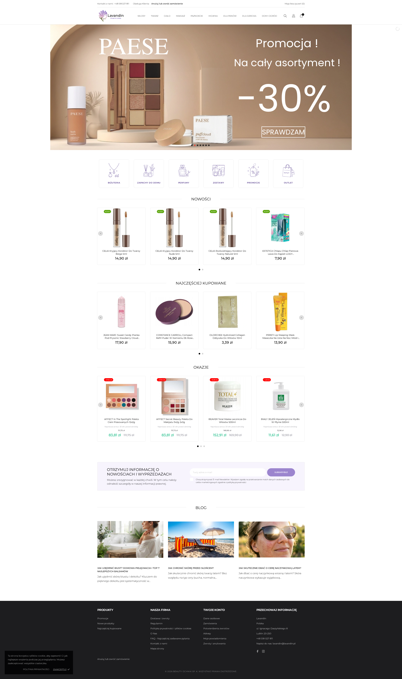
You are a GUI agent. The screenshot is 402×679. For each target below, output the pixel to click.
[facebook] (257, 651)
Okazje (201, 367)
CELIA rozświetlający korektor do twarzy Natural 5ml (227, 252)
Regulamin (156, 623)
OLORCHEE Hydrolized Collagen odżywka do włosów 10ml (227, 336)
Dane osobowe (211, 618)
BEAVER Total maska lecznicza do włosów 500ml (227, 421)
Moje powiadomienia (214, 638)
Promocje (102, 618)
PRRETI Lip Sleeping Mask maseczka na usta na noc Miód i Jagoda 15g (280, 337)
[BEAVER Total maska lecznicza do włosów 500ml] (244, 383)
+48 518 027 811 (121, 3)
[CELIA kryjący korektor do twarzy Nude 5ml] (191, 215)
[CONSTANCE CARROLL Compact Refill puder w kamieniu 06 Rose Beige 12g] (191, 299)
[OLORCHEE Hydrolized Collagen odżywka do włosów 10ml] (244, 299)
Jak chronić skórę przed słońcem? (191, 568)
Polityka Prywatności (36, 669)
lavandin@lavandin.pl (276, 643)
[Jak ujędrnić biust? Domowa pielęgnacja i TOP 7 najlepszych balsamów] (130, 539)
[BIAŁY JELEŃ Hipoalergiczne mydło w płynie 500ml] (297, 383)
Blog (201, 507)
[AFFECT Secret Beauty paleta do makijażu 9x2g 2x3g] (191, 383)
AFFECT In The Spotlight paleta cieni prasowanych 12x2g (121, 421)
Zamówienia (210, 623)
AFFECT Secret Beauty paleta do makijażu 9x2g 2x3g (174, 421)
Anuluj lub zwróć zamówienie (167, 3)
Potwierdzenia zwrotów (216, 628)
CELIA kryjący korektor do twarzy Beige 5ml (121, 252)
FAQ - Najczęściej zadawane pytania (170, 638)
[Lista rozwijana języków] (293, 16)
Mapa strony (157, 648)
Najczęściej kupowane (201, 283)
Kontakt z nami (158, 643)
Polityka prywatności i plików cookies (170, 628)
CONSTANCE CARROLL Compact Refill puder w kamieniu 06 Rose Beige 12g (174, 337)
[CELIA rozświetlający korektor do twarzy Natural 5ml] (244, 215)
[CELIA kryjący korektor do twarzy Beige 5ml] (138, 215)
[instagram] (263, 651)
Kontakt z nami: (105, 3)
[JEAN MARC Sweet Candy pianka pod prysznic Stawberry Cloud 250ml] (138, 299)
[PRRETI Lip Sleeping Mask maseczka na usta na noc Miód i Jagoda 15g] (297, 299)
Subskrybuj (281, 472)
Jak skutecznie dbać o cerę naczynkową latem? (270, 568)
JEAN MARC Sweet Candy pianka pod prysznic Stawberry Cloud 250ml (121, 337)
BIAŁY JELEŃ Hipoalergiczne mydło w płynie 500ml (280, 421)
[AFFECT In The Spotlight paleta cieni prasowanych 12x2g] (138, 383)
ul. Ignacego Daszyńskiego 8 (272, 628)
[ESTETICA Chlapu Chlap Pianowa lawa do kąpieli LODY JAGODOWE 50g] (297, 215)
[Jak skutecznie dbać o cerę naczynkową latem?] (272, 539)
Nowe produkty (105, 623)
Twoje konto (214, 610)
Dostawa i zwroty (159, 618)
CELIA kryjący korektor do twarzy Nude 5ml (174, 252)
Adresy (207, 633)
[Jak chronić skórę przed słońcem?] (201, 539)
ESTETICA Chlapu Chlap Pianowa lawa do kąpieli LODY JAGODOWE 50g (280, 252)
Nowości (201, 199)
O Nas (153, 633)
